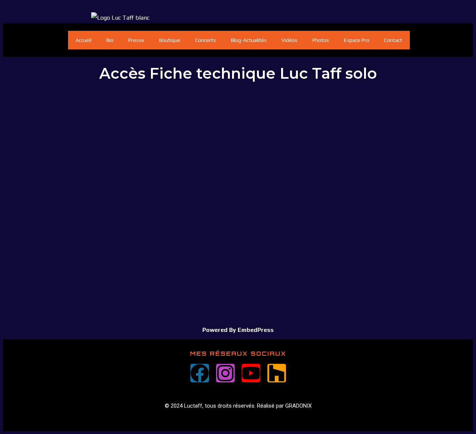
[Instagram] (225, 373)
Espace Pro (356, 40)
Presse (136, 40)
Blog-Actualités (249, 40)
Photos (320, 40)
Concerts (205, 40)
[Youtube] (251, 373)
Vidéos (290, 40)
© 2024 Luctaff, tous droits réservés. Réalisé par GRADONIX (238, 405)
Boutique (169, 40)
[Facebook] (199, 373)
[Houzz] (276, 373)
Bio (109, 40)
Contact (393, 40)
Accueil (83, 40)
